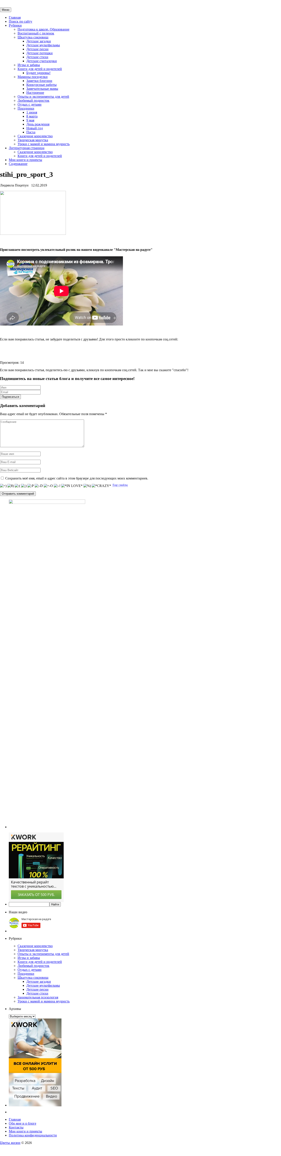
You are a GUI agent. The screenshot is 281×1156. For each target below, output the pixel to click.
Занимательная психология (38, 997)
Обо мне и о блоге (22, 1123)
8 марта (32, 116)
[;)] (24, 486)
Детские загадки (38, 41)
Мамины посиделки (33, 77)
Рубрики (15, 25)
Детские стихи (37, 57)
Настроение (35, 92)
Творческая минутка (33, 140)
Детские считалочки (41, 61)
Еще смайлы (120, 485)
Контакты (16, 1127)
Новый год (34, 128)
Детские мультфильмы (43, 45)
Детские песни (37, 49)
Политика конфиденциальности (33, 1135)
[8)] (10, 486)
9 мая (30, 120)
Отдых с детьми (29, 104)
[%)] (87, 486)
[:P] (30, 486)
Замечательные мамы (42, 88)
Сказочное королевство (35, 136)
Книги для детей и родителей (40, 69)
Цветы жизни (10, 1143)
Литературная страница (26, 148)
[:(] (17, 486)
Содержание (18, 164)
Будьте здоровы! (38, 73)
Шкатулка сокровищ (33, 37)
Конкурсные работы (41, 85)
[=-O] (48, 486)
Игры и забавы (29, 65)
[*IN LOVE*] (72, 486)
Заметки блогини (39, 81)
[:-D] (39, 486)
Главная (15, 17)
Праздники (26, 108)
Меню (5, 9)
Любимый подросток (33, 100)
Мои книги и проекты (25, 160)
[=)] (3, 486)
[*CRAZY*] (101, 486)
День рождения (37, 124)
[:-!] (57, 486)
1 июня (31, 112)
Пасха (30, 132)
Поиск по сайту (20, 21)
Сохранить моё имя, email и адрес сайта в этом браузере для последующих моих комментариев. (76, 478)
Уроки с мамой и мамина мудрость (44, 144)
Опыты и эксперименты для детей (43, 96)
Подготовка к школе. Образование (43, 29)
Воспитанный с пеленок (36, 33)
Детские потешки (39, 53)
